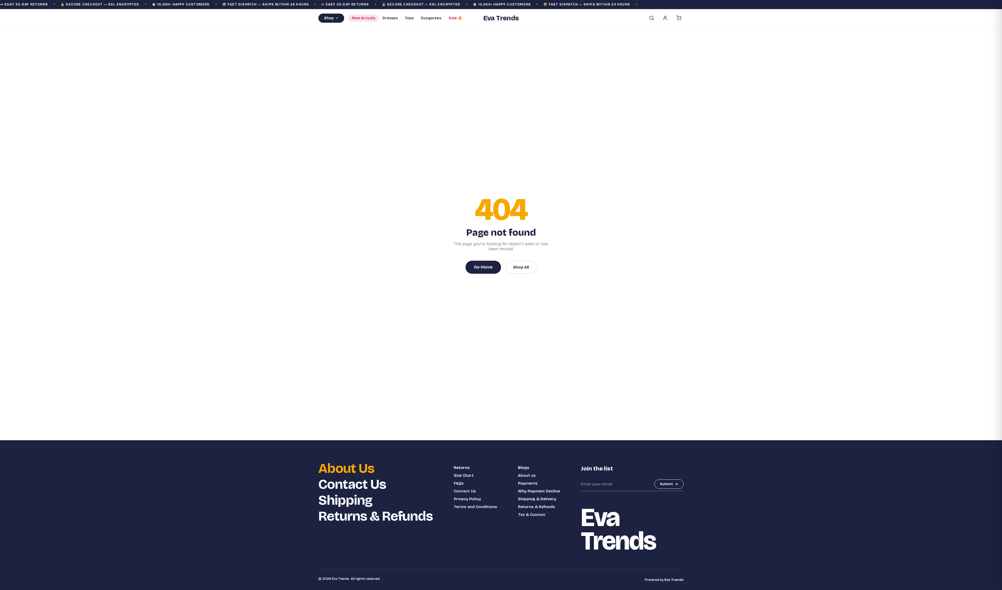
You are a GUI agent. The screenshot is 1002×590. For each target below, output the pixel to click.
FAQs (459, 483)
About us (527, 475)
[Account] (665, 18)
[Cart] (679, 18)
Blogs (523, 467)
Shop (329, 18)
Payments (528, 483)
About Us (346, 468)
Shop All (521, 267)
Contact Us (352, 484)
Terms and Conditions (475, 506)
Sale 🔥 (455, 18)
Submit (666, 484)
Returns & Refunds (375, 516)
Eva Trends (674, 580)
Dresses (390, 18)
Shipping (345, 500)
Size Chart (464, 475)
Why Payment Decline (539, 491)
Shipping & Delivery (537, 499)
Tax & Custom (531, 514)
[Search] (652, 18)
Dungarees (431, 18)
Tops (409, 18)
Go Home (483, 267)
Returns (462, 467)
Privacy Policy (467, 499)
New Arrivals (363, 18)
